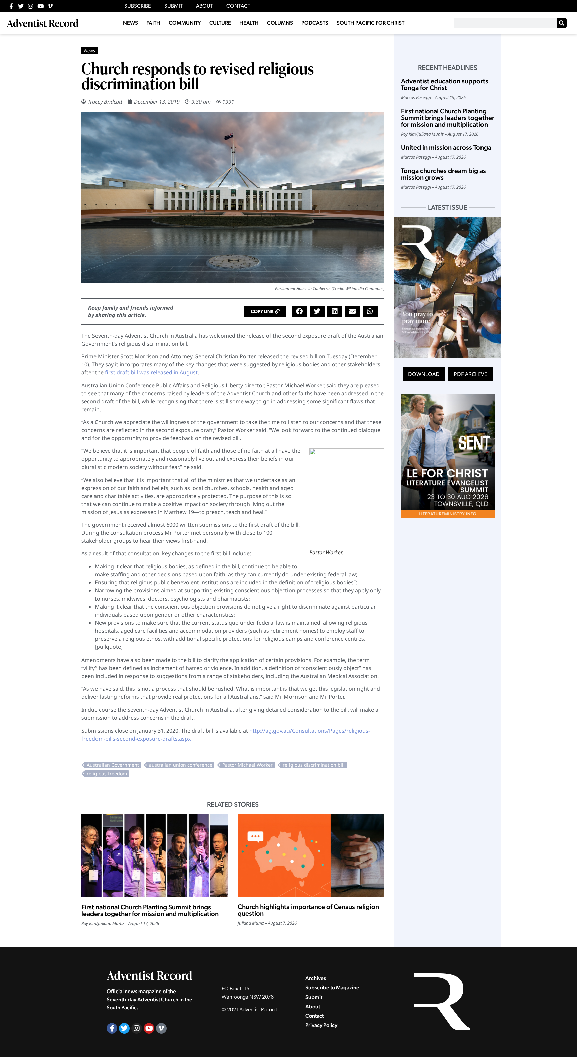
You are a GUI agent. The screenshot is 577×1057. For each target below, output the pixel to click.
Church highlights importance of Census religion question (308, 910)
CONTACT (238, 6)
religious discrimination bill (314, 765)
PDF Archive (470, 374)
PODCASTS (314, 23)
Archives (315, 978)
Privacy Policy (321, 1025)
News (89, 50)
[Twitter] (20, 6)
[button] (265, 311)
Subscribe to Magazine (332, 987)
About (312, 1006)
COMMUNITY (185, 23)
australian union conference (180, 765)
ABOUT (204, 6)
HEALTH (249, 23)
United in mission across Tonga (446, 147)
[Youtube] (40, 6)
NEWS (130, 23)
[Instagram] (30, 6)
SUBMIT (173, 6)
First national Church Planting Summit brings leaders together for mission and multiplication (150, 910)
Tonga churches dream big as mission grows (443, 174)
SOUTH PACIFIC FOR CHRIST (370, 23)
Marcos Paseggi (416, 97)
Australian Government (113, 765)
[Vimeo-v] (50, 6)
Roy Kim (88, 923)
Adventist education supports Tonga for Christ (444, 84)
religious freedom (107, 773)
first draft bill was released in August (151, 372)
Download (424, 374)
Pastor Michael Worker (247, 765)
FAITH (153, 23)
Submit (313, 997)
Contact (314, 1016)
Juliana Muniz (111, 923)
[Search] (562, 23)
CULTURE (220, 23)
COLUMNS (280, 23)
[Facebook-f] (11, 6)
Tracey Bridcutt (105, 101)
